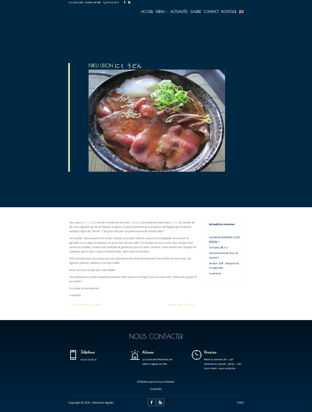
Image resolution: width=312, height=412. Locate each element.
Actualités (179, 11)
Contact (211, 11)
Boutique (228, 11)
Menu (160, 11)
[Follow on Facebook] (151, 402)
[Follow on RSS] (160, 402)
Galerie (195, 11)
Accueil (147, 11)
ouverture (215, 273)
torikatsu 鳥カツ (219, 247)
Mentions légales (103, 402)
